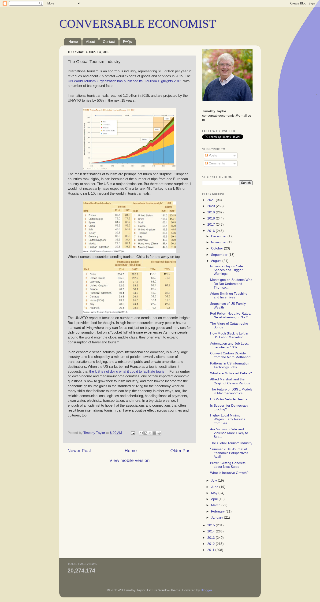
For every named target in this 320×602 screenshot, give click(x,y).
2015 (211, 525)
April (215, 499)
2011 (211, 550)
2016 (211, 231)
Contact (109, 42)
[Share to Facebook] (154, 433)
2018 (211, 218)
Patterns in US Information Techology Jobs (229, 365)
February (218, 511)
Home (73, 42)
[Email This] (141, 433)
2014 (211, 531)
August (216, 261)
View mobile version (129, 460)
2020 (211, 206)
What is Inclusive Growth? (229, 473)
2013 (211, 537)
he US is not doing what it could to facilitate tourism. (129, 371)
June (215, 487)
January (217, 517)
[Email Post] (132, 433)
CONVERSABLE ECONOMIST (137, 23)
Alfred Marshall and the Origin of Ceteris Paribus (230, 381)
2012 (211, 544)
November (219, 242)
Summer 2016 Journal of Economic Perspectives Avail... (229, 452)
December (219, 236)
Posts (212, 155)
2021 (211, 200)
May (214, 493)
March (216, 505)
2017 (211, 224)
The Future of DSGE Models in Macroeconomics (231, 391)
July (214, 480)
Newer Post (79, 450)
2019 (211, 212)
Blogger (206, 590)
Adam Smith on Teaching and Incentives (228, 295)
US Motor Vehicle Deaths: (229, 399)
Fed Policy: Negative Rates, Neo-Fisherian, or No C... (230, 315)
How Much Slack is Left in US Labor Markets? (229, 335)
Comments (216, 163)
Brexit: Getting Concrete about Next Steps (228, 464)
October (217, 248)
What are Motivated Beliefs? (231, 373)
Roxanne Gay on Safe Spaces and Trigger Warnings (226, 269)
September (219, 254)
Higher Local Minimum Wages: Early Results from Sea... (227, 419)
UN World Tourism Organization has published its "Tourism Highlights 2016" (125, 81)
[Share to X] (150, 433)
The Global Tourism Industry (231, 443)
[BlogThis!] (145, 433)
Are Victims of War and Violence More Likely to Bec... (229, 432)
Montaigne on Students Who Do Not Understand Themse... (231, 283)
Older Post (181, 450)
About (90, 42)
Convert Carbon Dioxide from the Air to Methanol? (230, 355)
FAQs (127, 42)
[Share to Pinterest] (159, 433)
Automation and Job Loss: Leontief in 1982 (229, 345)
